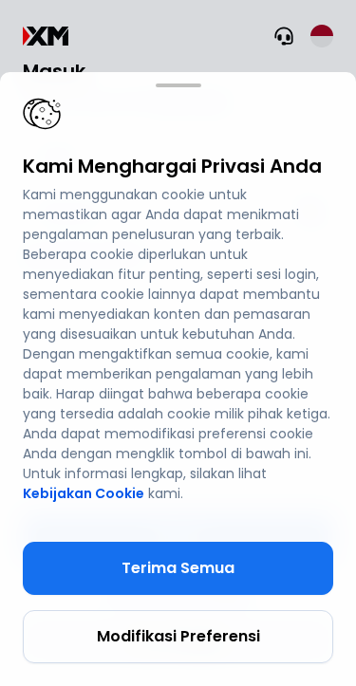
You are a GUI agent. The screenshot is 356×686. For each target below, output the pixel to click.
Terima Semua (178, 568)
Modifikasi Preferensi (178, 636)
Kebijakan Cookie (83, 493)
